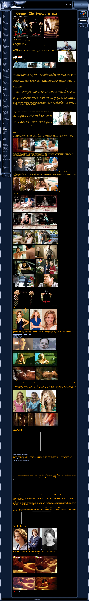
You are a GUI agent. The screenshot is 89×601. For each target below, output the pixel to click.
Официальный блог (81, 24)
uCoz (79, 599)
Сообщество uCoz (81, 25)
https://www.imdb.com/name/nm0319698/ (17, 336)
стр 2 (16, 591)
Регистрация (80, 6)
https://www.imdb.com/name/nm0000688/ (21, 460)
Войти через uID (83, 11)
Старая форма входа (83, 16)
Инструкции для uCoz (81, 26)
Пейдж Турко (53, 45)
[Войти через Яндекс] (84, 13)
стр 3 (18, 591)
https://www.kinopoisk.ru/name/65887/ (17, 337)
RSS (83, 4)
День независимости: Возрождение (20, 454)
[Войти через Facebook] (82, 13)
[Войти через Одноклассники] (83, 15)
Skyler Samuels (48, 46)
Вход (83, 6)
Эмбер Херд (37, 45)
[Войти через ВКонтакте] (80, 13)
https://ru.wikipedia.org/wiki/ (16, 335)
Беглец (14, 453)
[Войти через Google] (85, 13)
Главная (78, 6)
